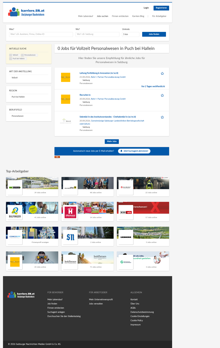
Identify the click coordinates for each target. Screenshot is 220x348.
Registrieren (161, 8)
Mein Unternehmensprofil (101, 300)
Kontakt (134, 300)
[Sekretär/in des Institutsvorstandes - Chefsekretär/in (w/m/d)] (65, 121)
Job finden (52, 304)
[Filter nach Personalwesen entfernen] (10, 116)
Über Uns (135, 304)
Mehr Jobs (112, 141)
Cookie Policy (137, 321)
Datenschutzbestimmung (142, 312)
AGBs (133, 308)
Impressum (136, 325)
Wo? (78, 29)
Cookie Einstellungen (140, 316)
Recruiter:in (85, 95)
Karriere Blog (138, 16)
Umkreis (126, 29)
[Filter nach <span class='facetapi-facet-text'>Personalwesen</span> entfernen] (22, 55)
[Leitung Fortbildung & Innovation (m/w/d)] (65, 77)
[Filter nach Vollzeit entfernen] (10, 78)
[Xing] (13, 306)
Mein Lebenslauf (85, 16)
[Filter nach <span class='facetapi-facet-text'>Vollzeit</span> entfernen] (10, 55)
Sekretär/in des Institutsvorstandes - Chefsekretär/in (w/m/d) (108, 117)
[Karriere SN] (26, 11)
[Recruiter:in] (65, 99)
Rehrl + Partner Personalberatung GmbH (108, 77)
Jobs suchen (102, 16)
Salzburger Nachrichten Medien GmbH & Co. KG (38, 344)
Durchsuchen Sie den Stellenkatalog (64, 316)
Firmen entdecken (120, 16)
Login (146, 8)
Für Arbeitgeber (159, 16)
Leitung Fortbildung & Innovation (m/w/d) (99, 73)
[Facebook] (8, 306)
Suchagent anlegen (56, 312)
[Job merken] (163, 73)
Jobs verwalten (96, 304)
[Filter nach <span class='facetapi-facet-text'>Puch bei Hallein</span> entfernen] (10, 58)
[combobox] (41, 34)
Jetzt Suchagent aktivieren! (135, 151)
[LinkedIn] (17, 306)
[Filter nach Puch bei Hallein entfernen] (10, 97)
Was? (11, 29)
